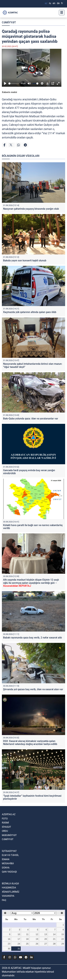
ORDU (5, 831)
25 (27, 943)
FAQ (4, 900)
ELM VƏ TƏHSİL (10, 855)
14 (54, 934)
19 (37, 939)
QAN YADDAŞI (9, 871)
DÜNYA (6, 867)
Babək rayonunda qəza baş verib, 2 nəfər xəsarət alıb (32, 637)
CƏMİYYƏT (9, 22)
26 (37, 943)
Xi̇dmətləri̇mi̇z (10, 891)
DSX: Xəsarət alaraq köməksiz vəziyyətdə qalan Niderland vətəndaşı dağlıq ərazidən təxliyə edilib (30, 743)
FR (62, 3)
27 (45, 943)
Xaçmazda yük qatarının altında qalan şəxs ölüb (29, 312)
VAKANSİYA (8, 895)
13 (45, 934)
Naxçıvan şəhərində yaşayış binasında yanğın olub (31, 208)
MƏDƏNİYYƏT (9, 835)
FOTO (5, 818)
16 (9, 939)
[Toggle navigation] (61, 12)
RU (50, 3)
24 (19, 943)
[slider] (13, 83)
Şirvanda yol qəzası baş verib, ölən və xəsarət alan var (33, 689)
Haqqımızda (9, 887)
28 (54, 943)
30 (9, 948)
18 (27, 939)
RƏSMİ (5, 822)
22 (62, 939)
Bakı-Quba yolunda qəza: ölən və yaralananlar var (30, 418)
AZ (46, 3)
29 (62, 943)
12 (37, 934)
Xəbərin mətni (9, 92)
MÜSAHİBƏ (8, 863)
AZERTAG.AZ (8, 814)
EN (54, 3)
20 (45, 939)
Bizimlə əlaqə (10, 883)
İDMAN (5, 859)
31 (19, 948)
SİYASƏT (6, 827)
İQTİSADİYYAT (9, 851)
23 (9, 943)
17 (19, 939)
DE (58, 3)
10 (19, 934)
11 (27, 934)
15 (62, 934)
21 (54, 939)
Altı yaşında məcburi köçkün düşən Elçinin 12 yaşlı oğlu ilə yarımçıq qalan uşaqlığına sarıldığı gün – (31, 582)
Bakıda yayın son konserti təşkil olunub (24, 260)
